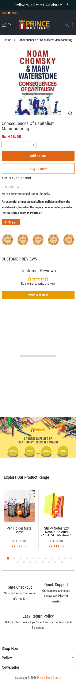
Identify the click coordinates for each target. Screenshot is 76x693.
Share (11, 222)
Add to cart (38, 156)
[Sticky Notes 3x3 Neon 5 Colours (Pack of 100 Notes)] (19, 506)
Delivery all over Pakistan (38, 5)
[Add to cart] (19, 512)
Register (13, 13)
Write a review (38, 295)
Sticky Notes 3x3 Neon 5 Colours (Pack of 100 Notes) (19, 531)
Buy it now (38, 168)
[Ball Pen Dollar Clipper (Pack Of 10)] (56, 506)
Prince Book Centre (49, 678)
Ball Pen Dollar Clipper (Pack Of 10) (56, 530)
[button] (3, 25)
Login (4, 13)
